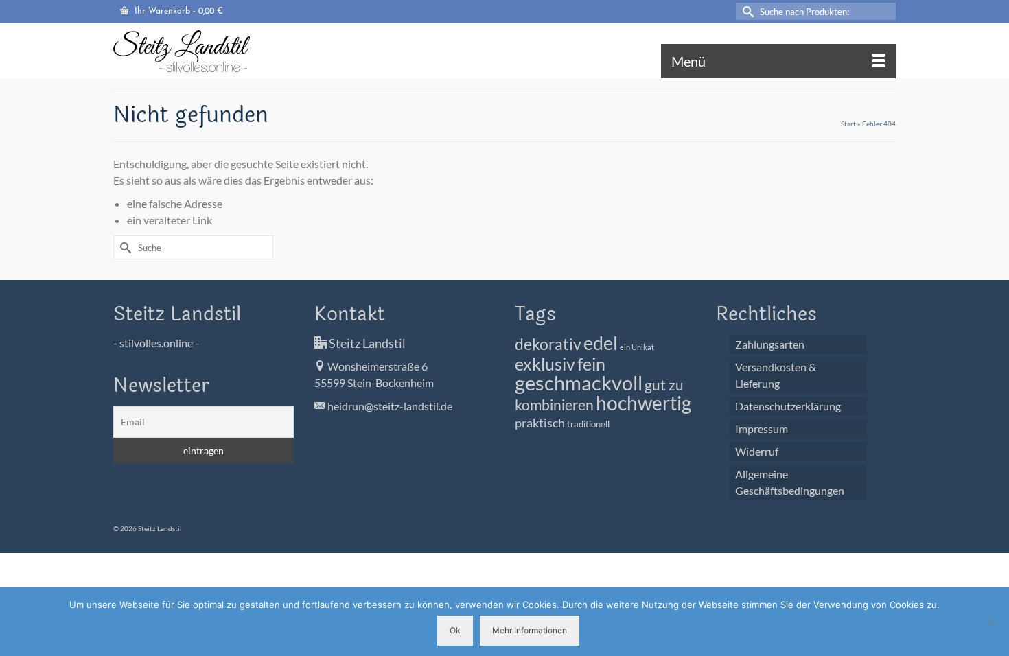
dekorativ (548, 344)
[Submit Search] (746, 11)
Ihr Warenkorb (177, 12)
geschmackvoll (578, 383)
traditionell (588, 424)
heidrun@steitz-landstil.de (388, 405)
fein (591, 363)
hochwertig (643, 402)
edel (600, 343)
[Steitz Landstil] (236, 50)
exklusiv (545, 363)
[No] (992, 622)
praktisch (540, 422)
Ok (455, 630)
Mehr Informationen (529, 630)
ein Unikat (637, 346)
